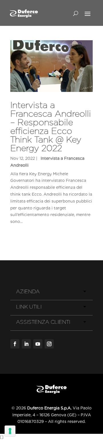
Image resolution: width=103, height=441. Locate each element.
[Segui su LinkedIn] (26, 343)
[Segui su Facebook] (14, 343)
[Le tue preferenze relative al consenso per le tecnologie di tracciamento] (10, 430)
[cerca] (75, 13)
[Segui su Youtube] (37, 343)
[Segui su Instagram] (49, 343)
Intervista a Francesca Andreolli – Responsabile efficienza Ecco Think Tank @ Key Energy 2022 (50, 126)
